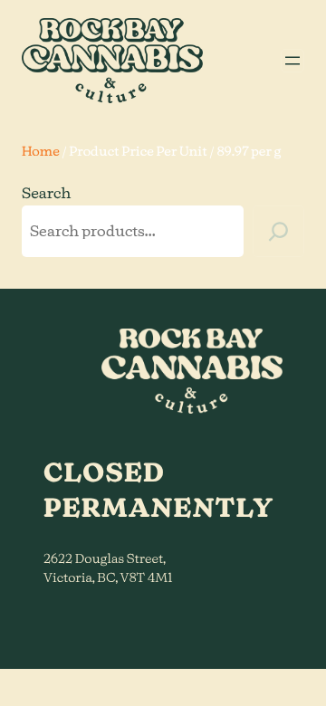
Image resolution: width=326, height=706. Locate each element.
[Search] (278, 231)
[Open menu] (292, 60)
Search (47, 194)
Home (41, 152)
